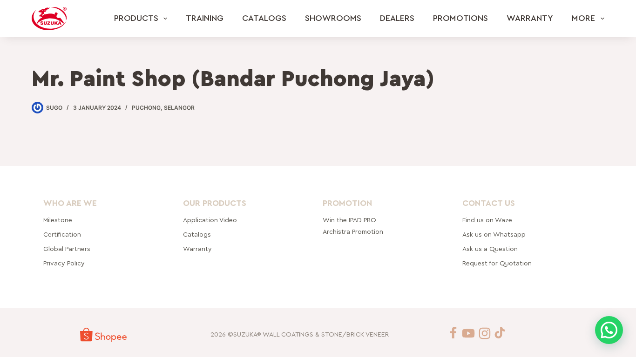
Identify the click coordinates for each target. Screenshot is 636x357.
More (583, 18)
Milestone (57, 220)
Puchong (146, 107)
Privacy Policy (64, 263)
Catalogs (264, 18)
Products (136, 18)
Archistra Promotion (353, 232)
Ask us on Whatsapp (495, 234)
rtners (66, 249)
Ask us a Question (490, 249)
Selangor (179, 107)
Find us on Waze (487, 220)
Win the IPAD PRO (349, 220)
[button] (609, 330)
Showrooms (333, 18)
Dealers (397, 18)
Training (204, 18)
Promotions (460, 18)
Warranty (530, 18)
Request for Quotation (497, 263)
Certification (62, 234)
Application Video (210, 220)
